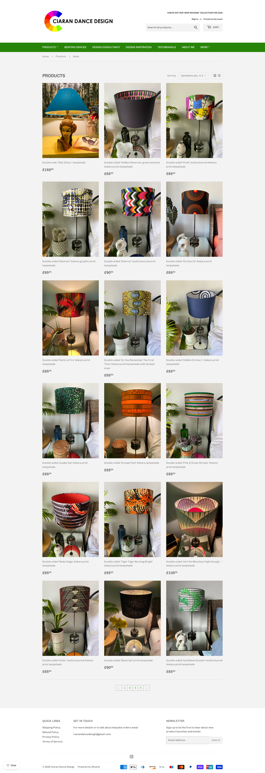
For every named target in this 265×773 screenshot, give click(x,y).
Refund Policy (50, 732)
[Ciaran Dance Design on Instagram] (131, 757)
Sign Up (216, 740)
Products (49, 47)
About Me (188, 47)
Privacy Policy (50, 736)
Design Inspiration (139, 47)
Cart (215, 27)
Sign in (195, 19)
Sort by (171, 75)
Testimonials (167, 47)
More (204, 47)
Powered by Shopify (89, 766)
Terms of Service (52, 741)
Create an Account (213, 19)
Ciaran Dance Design (62, 766)
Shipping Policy (51, 727)
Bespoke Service (75, 47)
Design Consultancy (106, 47)
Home (45, 56)
